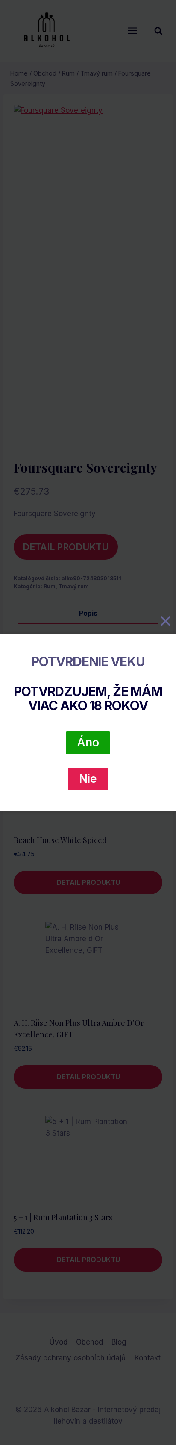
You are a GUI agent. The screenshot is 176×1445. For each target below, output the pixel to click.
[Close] (165, 621)
